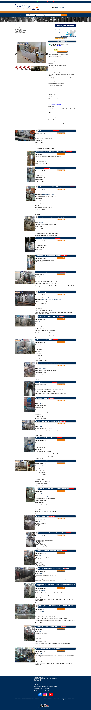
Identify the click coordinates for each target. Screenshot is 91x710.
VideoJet (44, 279)
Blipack (49, 113)
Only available (71, 15)
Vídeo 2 (21, 69)
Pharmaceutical (19, 31)
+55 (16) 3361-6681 (41, 686)
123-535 (40, 535)
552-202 (40, 219)
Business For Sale (43, 12)
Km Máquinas (42, 590)
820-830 (40, 588)
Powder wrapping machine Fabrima (45, 238)
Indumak (41, 192)
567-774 (40, 553)
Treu (40, 321)
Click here (58, 45)
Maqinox (41, 276)
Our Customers (65, 12)
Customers (65, 38)
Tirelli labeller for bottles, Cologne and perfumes (49, 550)
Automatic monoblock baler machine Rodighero (51, 568)
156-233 (40, 424)
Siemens (49, 194)
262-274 (40, 154)
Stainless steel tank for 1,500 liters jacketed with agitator (51, 151)
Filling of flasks (40, 168)
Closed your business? (58, 38)
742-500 (40, 651)
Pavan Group (42, 538)
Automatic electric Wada (42, 516)
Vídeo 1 (17, 69)
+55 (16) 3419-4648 (45, 688)
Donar (40, 611)
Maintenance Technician (55, 12)
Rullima (40, 653)
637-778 (40, 401)
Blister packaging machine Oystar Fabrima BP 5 (51, 292)
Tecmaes (41, 222)
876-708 (40, 189)
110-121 (40, 274)
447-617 (40, 133)
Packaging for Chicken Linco (43, 382)
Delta (54, 117)
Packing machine (19, 29)
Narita (40, 344)
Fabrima (40, 135)
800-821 (40, 170)
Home (16, 12)
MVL (43, 611)
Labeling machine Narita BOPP (44, 339)
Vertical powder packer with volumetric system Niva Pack (53, 488)
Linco (40, 386)
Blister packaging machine (21, 30)
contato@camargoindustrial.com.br (45, 690)
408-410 (40, 629)
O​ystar (49, 297)
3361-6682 (48, 686)
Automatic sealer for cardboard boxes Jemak (48, 421)
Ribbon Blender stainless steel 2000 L (46, 461)
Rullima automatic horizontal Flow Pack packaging (49, 648)
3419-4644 (54, 686)
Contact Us (73, 12)
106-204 (40, 240)
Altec (49, 299)
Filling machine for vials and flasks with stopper (51, 363)
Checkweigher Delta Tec (42, 398)
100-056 (40, 366)
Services (26, 12)
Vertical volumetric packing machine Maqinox (48, 272)
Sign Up (57, 7)
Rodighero (41, 573)
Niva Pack (41, 493)
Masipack (45, 297)
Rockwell (56, 299)
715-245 (40, 491)
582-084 (40, 571)
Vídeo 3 (25, 69)
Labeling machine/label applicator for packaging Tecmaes (53, 217)
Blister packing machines (20, 32)
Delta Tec (41, 403)
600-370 (40, 440)
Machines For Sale (33, 12)
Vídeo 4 (29, 69)
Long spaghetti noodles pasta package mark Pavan (51, 532)
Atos (43, 194)
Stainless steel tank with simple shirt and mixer (48, 255)
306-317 (40, 609)
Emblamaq (41, 442)
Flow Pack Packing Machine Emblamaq (46, 437)
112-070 (40, 384)
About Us (21, 12)
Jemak (40, 426)
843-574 (40, 342)
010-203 (40, 519)
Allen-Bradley (50, 117)
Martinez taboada (42, 173)
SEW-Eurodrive (45, 465)
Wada (40, 521)
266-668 (40, 258)
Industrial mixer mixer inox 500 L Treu (48, 316)
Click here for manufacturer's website (54, 104)
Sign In (62, 7)
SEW (60, 299)
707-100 (40, 294)
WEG (57, 117)
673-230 (40, 463)
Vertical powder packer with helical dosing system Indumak (54, 187)
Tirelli (40, 555)
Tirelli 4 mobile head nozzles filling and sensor (48, 626)
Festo (45, 194)
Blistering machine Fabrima (45, 130)
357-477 (40, 319)
